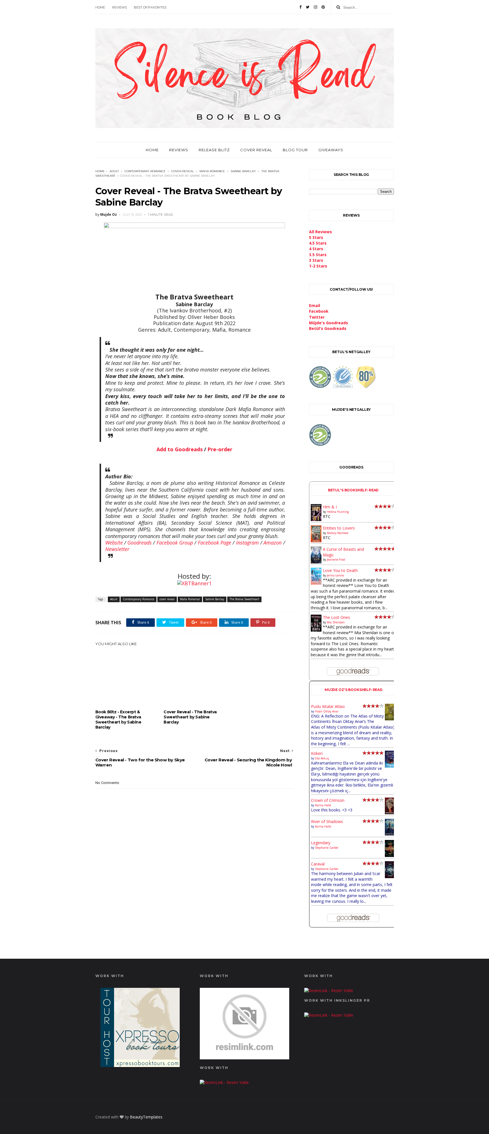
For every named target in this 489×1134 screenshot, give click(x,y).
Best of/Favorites (150, 7)
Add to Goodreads (179, 449)
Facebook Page (214, 542)
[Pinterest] (323, 7)
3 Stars (316, 260)
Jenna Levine (335, 575)
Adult (114, 171)
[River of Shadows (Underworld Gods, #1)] (390, 834)
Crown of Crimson (327, 800)
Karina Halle (323, 805)
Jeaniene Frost (336, 559)
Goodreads (139, 542)
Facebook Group (174, 542)
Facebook (319, 311)
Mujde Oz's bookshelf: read (354, 690)
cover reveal (182, 171)
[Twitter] (308, 7)
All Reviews (320, 231)
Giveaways (330, 150)
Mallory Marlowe (337, 533)
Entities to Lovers (339, 528)
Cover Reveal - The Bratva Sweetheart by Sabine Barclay (190, 717)
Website (114, 542)
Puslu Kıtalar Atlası (328, 706)
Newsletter (117, 549)
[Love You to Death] (316, 583)
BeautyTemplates (146, 1117)
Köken (317, 753)
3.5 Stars (318, 254)
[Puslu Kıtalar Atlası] (390, 719)
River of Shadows (327, 821)
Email (314, 305)
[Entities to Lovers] (316, 540)
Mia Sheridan (336, 622)
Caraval (318, 864)
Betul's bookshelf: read (353, 490)
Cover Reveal (256, 150)
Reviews (119, 7)
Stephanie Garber (326, 848)
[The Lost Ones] (316, 630)
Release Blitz (214, 150)
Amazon (272, 542)
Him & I (330, 506)
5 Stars (316, 237)
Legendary (320, 842)
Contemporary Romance (145, 171)
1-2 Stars (318, 266)
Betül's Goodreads (327, 328)
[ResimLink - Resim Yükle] (244, 1057)
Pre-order (219, 449)
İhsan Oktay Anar (326, 711)
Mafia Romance (212, 171)
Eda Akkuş (322, 758)
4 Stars (316, 248)
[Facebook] (300, 7)
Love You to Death (340, 570)
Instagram (247, 542)
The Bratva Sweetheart (244, 599)
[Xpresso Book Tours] (140, 1065)
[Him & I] (316, 519)
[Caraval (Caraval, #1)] (390, 876)
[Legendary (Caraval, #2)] (390, 855)
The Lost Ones (336, 617)
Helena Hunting (338, 512)
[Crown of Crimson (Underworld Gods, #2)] (390, 812)
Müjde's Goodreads (328, 322)
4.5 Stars (318, 243)
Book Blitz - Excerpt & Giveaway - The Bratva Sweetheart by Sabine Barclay (118, 719)
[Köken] (390, 766)
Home (100, 7)
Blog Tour (295, 150)
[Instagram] (315, 7)
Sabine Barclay (243, 171)
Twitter (317, 317)
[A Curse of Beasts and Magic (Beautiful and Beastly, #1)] (316, 562)
